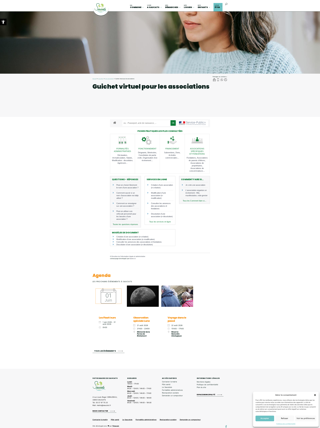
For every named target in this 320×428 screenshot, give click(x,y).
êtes (217, 6)
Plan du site (201, 387)
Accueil (94, 78)
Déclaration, (123, 155)
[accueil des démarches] (115, 122)
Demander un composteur (172, 396)
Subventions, (170, 152)
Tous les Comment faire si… (194, 201)
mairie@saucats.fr (104, 405)
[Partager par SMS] (218, 80)
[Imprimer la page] (225, 80)
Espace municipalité (206, 395)
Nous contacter (100, 411)
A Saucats (153, 6)
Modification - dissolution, (122, 160)
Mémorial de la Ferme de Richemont (143, 334)
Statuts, (129, 158)
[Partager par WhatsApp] (222, 80)
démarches (171, 6)
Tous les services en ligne (160, 222)
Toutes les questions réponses (125, 224)
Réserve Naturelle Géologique (176, 334)
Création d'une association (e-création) (132, 237)
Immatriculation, (119, 158)
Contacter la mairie (169, 382)
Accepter (264, 418)
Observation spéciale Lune (141, 319)
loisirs (188, 6)
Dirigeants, (143, 152)
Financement (172, 149)
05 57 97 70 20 (102, 403)
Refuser (284, 418)
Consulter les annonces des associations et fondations (161, 206)
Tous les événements (105, 351)
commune (135, 6)
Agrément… (123, 163)
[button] (3, 22)
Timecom (115, 426)
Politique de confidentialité (286, 424)
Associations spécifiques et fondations (197, 151)
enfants (203, 6)
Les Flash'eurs (107, 317)
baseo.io (133, 258)
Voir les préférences (305, 418)
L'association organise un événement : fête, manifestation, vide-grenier (197, 193)
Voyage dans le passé (177, 319)
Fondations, (192, 158)
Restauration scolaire (170, 393)
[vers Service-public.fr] (192, 123)
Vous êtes (100, 78)
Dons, (178, 152)
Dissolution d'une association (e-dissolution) (134, 244)
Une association (109, 78)
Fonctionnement (147, 149)
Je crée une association (195, 185)
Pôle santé (166, 384)
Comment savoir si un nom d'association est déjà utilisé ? (127, 195)
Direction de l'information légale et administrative (128, 256)
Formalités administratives (172, 390)
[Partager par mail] (214, 80)
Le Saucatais (167, 387)
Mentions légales (203, 382)
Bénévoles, (152, 152)
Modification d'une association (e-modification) (158, 195)
